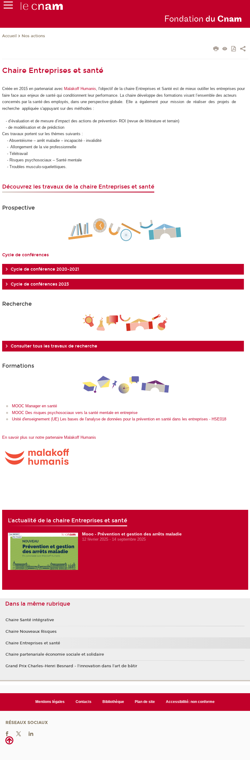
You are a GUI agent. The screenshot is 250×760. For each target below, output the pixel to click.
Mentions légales (50, 702)
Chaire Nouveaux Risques (31, 631)
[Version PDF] (234, 49)
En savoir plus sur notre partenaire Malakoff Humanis (49, 437)
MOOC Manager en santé (34, 406)
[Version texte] (224, 49)
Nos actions (33, 36)
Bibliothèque (113, 702)
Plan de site (145, 702)
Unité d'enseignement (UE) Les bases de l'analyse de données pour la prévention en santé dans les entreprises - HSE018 (119, 419)
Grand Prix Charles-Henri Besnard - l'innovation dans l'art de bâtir (71, 666)
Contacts (83, 702)
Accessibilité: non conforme (190, 702)
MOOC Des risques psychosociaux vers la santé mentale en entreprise (75, 412)
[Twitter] (18, 733)
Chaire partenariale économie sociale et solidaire (54, 654)
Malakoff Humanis (80, 88)
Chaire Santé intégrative (29, 620)
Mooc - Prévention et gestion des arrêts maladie (132, 533)
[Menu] (8, 6)
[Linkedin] (31, 733)
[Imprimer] (216, 49)
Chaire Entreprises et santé (32, 643)
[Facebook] (7, 733)
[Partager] (242, 49)
